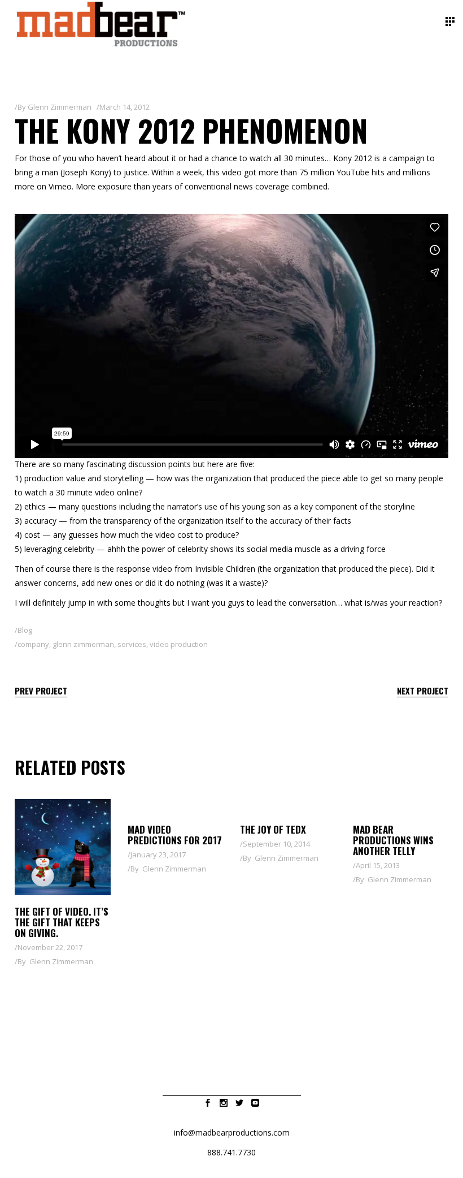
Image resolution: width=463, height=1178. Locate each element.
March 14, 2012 (124, 107)
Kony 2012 (352, 158)
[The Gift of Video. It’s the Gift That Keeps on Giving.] (63, 847)
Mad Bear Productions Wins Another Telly (393, 840)
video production (179, 644)
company (33, 644)
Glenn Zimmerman (59, 107)
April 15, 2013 (378, 865)
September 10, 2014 (276, 844)
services (131, 644)
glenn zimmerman (83, 644)
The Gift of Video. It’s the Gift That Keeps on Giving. (61, 922)
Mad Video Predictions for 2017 (175, 834)
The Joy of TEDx (273, 829)
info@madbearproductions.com (232, 1132)
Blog (25, 630)
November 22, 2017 (50, 947)
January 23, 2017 (158, 854)
